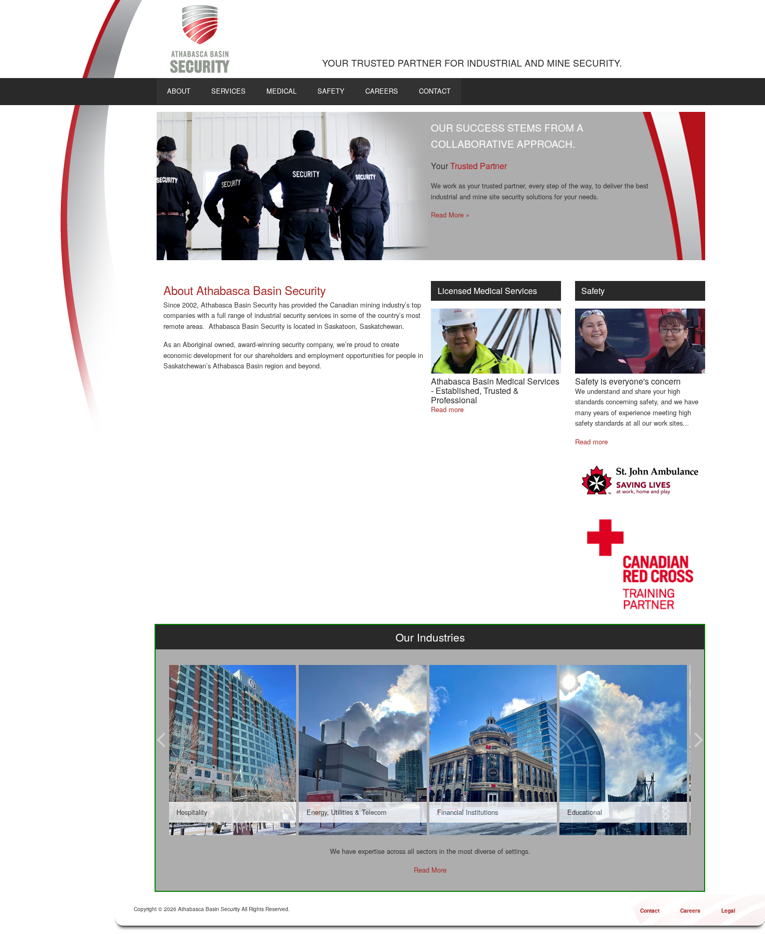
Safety (331, 91)
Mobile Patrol (588, 215)
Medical (281, 91)
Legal (728, 910)
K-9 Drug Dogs (589, 225)
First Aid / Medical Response (473, 225)
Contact (435, 91)
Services (228, 91)
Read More (430, 870)
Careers (381, 91)
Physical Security (456, 215)
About (178, 91)
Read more (447, 409)
